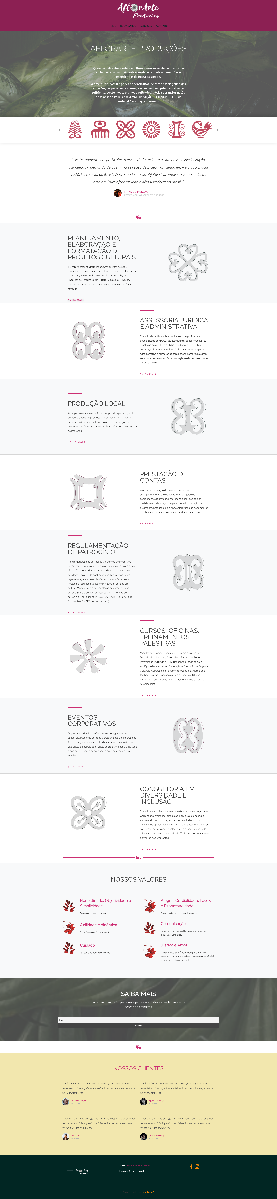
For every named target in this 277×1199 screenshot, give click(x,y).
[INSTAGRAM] (196, 1166)
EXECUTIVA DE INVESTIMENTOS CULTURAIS (144, 195)
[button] (59, 130)
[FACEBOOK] (190, 1166)
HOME (112, 25)
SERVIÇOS (146, 25)
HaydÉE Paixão (136, 191)
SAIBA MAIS (76, 300)
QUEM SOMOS (128, 25)
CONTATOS (162, 25)
